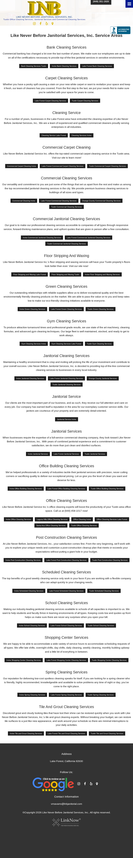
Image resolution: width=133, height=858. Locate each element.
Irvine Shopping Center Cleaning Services (23, 660)
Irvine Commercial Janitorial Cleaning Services (42, 238)
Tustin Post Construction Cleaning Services (110, 560)
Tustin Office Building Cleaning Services (107, 489)
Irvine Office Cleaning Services (18, 519)
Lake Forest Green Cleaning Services (66, 309)
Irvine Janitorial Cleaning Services (30, 378)
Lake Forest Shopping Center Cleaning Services (66, 660)
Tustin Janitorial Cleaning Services (66, 384)
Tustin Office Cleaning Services (84, 525)
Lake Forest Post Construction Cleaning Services (66, 560)
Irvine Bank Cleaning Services (64, 66)
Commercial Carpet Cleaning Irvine (21, 166)
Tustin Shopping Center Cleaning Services (109, 660)
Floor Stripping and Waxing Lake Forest (29, 274)
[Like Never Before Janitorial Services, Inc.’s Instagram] (34, 24)
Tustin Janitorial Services (95, 454)
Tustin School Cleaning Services (101, 625)
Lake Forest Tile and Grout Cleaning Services (66, 733)
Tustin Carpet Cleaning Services (85, 101)
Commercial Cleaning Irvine (23, 201)
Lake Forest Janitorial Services (66, 454)
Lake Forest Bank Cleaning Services (97, 66)
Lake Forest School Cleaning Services (66, 625)
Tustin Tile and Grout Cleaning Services (107, 733)
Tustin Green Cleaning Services (101, 309)
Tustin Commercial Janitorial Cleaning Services (66, 244)
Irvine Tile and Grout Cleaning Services (26, 733)
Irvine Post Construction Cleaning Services (23, 560)
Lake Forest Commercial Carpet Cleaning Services (62, 166)
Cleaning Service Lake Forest (54, 135)
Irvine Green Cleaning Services (32, 309)
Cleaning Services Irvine (81, 135)
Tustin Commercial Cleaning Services (66, 207)
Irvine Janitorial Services (38, 454)
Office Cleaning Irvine (82, 519)
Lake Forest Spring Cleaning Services (66, 695)
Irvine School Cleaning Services (32, 625)
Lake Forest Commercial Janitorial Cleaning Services (88, 238)
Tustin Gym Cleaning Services (99, 344)
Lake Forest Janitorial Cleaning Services (66, 378)
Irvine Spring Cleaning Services (32, 695)
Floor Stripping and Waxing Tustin (65, 274)
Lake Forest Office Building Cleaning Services (66, 489)
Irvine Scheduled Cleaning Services (28, 591)
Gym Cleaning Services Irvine (34, 344)
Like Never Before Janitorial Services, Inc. (44, 17)
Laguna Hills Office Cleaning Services (52, 519)
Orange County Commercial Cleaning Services (101, 201)
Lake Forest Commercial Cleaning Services (59, 201)
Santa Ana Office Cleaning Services (50, 525)
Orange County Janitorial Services (103, 378)
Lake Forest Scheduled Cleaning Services (66, 591)
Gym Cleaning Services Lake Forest (66, 344)
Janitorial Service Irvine (66, 419)
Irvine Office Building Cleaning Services (26, 489)
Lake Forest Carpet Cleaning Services (50, 101)
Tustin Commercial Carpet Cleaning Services (107, 166)
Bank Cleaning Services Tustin (33, 66)
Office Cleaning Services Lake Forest (112, 519)
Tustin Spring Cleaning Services (101, 695)
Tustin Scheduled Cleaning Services (104, 591)
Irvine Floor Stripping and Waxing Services (102, 274)
